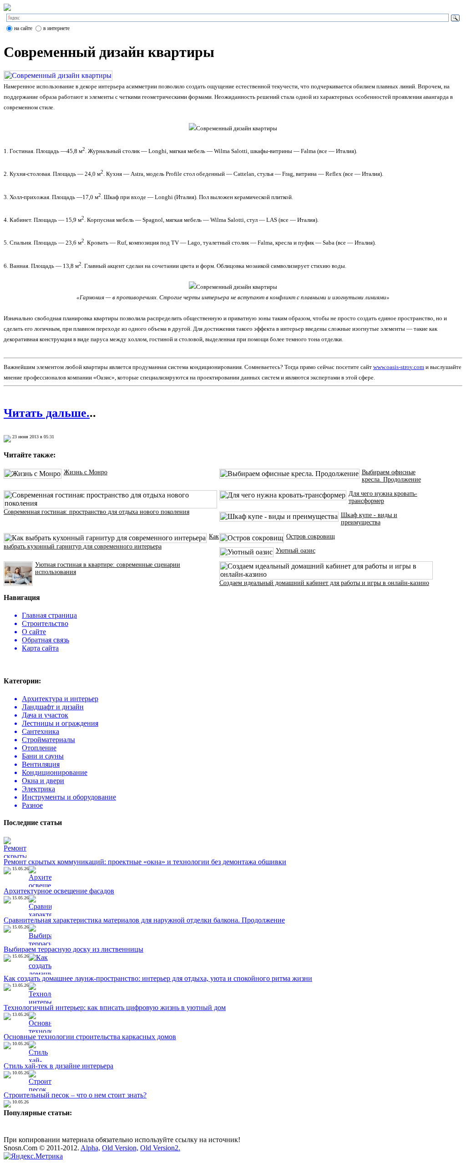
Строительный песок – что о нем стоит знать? (75, 1095)
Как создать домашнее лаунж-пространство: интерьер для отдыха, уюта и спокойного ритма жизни (158, 978)
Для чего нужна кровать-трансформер (383, 497)
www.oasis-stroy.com (398, 367)
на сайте (23, 28)
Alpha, (90, 1148)
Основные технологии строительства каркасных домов (90, 1037)
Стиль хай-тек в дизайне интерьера (58, 1066)
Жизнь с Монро (85, 472)
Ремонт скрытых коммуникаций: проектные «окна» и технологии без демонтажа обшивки (145, 862)
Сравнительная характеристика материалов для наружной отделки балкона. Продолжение (144, 920)
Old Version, (120, 1148)
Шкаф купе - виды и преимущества (369, 519)
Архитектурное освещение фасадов (59, 891)
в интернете (56, 28)
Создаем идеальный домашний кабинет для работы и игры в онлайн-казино (324, 582)
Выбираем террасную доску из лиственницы (73, 949)
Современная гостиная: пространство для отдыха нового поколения (96, 511)
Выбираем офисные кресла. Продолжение (391, 476)
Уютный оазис (295, 550)
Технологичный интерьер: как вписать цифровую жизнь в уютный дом (115, 1007)
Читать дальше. (47, 413)
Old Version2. (160, 1148)
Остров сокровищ (310, 536)
